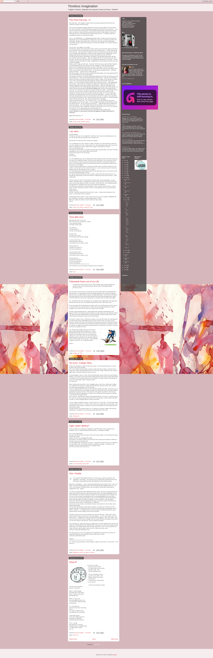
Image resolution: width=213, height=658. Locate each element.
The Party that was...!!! (79, 20)
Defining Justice (126, 147)
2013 (125, 171)
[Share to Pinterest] (103, 119)
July (126, 197)
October (127, 186)
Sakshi (132, 67)
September (127, 190)
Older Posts (114, 639)
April (126, 252)
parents (88, 121)
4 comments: (88, 550)
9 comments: (88, 461)
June (126, 199)
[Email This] (97, 119)
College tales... (76, 416)
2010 (125, 177)
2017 (125, 162)
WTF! (123, 124)
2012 (125, 173)
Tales (91, 207)
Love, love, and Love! (127, 139)
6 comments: (88, 205)
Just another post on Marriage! (129, 116)
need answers (78, 463)
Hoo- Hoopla (75, 473)
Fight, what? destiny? (79, 426)
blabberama (76, 552)
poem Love (75, 635)
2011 (125, 175)
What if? (73, 562)
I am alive (73, 131)
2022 (125, 160)
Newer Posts (73, 639)
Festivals (83, 121)
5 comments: (88, 269)
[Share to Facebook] (101, 119)
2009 (125, 265)
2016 (125, 164)
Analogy (75, 353)
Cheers (74, 121)
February (127, 258)
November (127, 182)
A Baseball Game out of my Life (84, 281)
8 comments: (88, 119)
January (127, 261)
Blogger (115, 654)
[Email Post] (94, 119)
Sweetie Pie (87, 207)
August (127, 194)
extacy (78, 121)
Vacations (92, 552)
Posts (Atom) (97, 644)
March (126, 254)
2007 (125, 269)
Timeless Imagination (83, 6)
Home (94, 639)
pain (84, 463)
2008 (125, 267)
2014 (125, 169)
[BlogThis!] (98, 119)
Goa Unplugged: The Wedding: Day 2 (131, 132)
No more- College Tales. (80, 363)
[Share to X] (100, 119)
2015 (125, 167)
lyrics (74, 271)
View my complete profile (128, 78)
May (126, 250)
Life (78, 207)
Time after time (76, 217)
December (127, 179)
